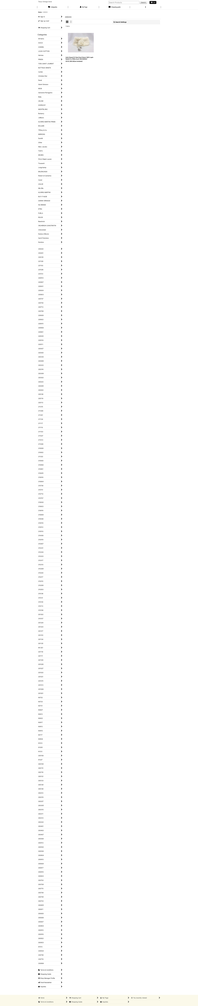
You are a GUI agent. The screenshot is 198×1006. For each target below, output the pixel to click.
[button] (145, 7)
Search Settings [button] (121, 22)
